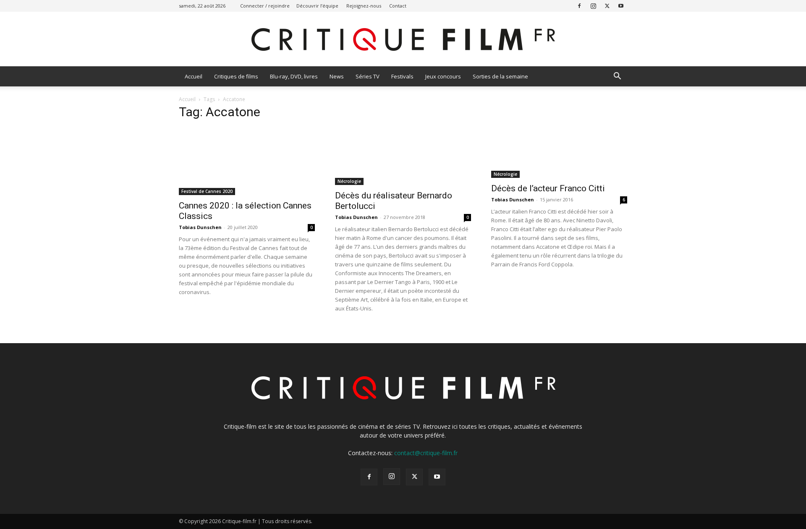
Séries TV (367, 76)
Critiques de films (236, 76)
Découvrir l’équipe (317, 6)
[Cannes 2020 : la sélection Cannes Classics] (247, 161)
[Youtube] (621, 5)
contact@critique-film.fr (426, 453)
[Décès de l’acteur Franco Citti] (559, 153)
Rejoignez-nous (363, 6)
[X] (607, 5)
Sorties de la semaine (500, 76)
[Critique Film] (403, 39)
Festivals (402, 76)
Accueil (193, 76)
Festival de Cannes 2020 (207, 191)
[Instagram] (593, 5)
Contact (397, 6)
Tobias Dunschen (200, 227)
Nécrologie (349, 181)
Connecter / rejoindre (265, 6)
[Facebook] (579, 5)
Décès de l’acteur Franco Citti (548, 188)
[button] (617, 77)
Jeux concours (443, 76)
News (337, 76)
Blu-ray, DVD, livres (294, 76)
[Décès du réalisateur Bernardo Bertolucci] (403, 156)
